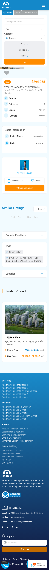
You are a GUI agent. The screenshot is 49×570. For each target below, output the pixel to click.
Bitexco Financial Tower (12, 450)
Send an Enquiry (25, 188)
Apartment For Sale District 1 (15, 410)
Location (10, 273)
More (23, 56)
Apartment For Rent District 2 (15, 388)
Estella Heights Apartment (13, 432)
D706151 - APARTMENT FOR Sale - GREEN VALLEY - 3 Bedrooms (23, 259)
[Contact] (5, 562)
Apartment (7, 12)
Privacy (6, 559)
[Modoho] (6, 5)
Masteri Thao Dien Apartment (15, 428)
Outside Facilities (15, 235)
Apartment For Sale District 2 (15, 413)
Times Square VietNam (12, 456)
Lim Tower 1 (7, 463)
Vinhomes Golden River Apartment (17, 441)
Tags (8, 246)
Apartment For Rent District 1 (15, 385)
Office (17, 12)
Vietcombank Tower (11, 453)
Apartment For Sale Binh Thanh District (19, 416)
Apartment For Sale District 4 (15, 419)
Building (23, 50)
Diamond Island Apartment (14, 435)
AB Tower (6, 459)
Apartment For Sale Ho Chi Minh (16, 407)
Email (38, 181)
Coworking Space (30, 12)
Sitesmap (24, 559)
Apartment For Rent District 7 (15, 397)
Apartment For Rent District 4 (15, 394)
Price (23, 44)
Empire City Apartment (12, 438)
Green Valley (15, 252)
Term (15, 559)
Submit (25, 549)
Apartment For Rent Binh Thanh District (19, 391)
